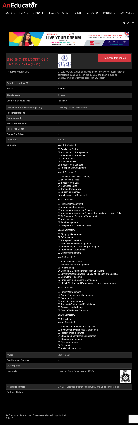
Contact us (127, 13)
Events (23, 13)
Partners (109, 13)
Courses (10, 13)
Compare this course (115, 58)
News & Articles (57, 13)
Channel (37, 13)
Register (77, 13)
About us (93, 13)
